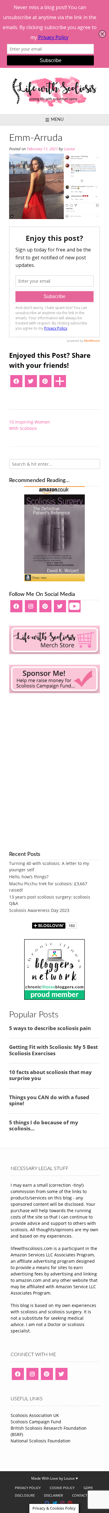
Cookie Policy (62, 1487)
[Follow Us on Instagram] (62, 1503)
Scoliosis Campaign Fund (36, 1422)
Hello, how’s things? (28, 877)
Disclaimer (53, 1495)
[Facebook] (16, 383)
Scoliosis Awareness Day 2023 (39, 910)
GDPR (88, 1487)
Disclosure (25, 1495)
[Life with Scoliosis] (54, 91)
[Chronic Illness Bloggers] (54, 998)
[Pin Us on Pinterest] (70, 1503)
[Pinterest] (45, 383)
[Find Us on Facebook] (47, 1503)
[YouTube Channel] (74, 608)
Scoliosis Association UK (35, 1415)
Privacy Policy (28, 1487)
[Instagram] (31, 608)
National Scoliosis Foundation (41, 1441)
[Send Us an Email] (39, 1503)
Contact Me (82, 1495)
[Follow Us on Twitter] (55, 1503)
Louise (69, 148)
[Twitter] (31, 383)
